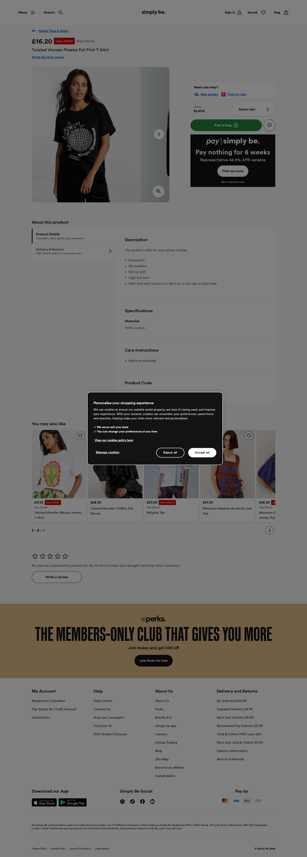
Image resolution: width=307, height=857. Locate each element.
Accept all (202, 452)
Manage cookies (107, 452)
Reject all (170, 452)
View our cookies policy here (114, 440)
